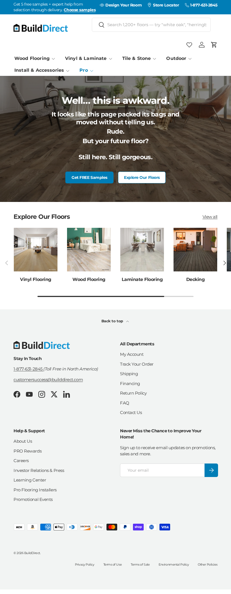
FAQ (124, 403)
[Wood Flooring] (89, 249)
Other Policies (207, 564)
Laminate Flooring (142, 279)
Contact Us (131, 412)
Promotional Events (33, 499)
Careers (21, 460)
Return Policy (133, 393)
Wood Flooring (88, 279)
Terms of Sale (140, 564)
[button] (214, 45)
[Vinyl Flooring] (35, 249)
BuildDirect (32, 553)
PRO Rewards (27, 451)
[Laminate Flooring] (142, 249)
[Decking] (195, 249)
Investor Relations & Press (39, 470)
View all (210, 216)
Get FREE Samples (89, 177)
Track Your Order (137, 364)
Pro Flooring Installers (35, 489)
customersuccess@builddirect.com (48, 379)
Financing (130, 383)
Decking (195, 279)
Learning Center (30, 480)
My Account (132, 354)
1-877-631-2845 (28, 369)
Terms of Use (112, 564)
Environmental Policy (174, 564)
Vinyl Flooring (35, 279)
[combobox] (151, 25)
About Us (23, 441)
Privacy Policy (84, 564)
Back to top (112, 321)
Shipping (129, 373)
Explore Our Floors (142, 177)
